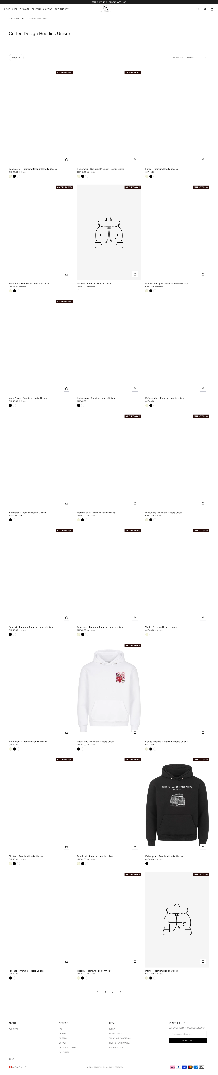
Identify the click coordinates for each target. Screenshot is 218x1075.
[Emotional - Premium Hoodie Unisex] (109, 805)
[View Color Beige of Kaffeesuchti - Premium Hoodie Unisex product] (146, 405)
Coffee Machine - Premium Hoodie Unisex (166, 741)
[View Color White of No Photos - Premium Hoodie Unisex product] (14, 519)
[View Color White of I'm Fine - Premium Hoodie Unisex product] (78, 290)
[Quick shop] (66, 159)
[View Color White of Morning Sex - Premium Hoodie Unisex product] (86, 519)
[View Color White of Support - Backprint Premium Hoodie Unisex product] (14, 634)
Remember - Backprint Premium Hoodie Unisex (100, 169)
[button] (197, 9)
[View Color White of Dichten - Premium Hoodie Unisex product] (18, 863)
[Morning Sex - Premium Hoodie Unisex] (109, 461)
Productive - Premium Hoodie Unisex (163, 512)
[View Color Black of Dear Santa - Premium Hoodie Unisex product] (78, 749)
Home (11, 18)
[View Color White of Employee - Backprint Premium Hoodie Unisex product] (86, 634)
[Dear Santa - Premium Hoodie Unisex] (109, 691)
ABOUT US (13, 1029)
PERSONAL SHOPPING (42, 9)
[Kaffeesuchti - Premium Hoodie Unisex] (177, 347)
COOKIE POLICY (116, 1047)
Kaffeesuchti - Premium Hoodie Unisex (164, 398)
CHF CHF (16, 1067)
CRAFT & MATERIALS (67, 1047)
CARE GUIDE (64, 1052)
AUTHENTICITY (62, 9)
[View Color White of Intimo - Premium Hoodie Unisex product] (154, 978)
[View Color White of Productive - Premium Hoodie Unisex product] (154, 519)
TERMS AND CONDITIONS (120, 1038)
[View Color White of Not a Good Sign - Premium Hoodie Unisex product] (154, 290)
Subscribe (188, 1041)
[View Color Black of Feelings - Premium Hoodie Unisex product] (10, 978)
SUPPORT (63, 1043)
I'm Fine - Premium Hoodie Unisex (94, 283)
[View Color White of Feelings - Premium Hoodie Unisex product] (14, 978)
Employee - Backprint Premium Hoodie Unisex (100, 627)
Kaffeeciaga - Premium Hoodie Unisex (96, 398)
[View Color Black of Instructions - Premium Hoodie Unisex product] (14, 749)
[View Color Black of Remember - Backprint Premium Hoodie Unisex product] (82, 176)
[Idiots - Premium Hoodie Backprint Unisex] (41, 232)
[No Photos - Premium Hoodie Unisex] (41, 461)
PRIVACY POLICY (116, 1033)
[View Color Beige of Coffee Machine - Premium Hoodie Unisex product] (146, 749)
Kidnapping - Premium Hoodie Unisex (164, 856)
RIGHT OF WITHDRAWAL (119, 1043)
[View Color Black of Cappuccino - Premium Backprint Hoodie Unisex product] (14, 176)
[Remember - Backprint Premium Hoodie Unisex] (109, 118)
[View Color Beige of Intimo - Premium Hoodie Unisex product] (146, 978)
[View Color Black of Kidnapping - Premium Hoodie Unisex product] (146, 863)
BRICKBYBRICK (99, 1067)
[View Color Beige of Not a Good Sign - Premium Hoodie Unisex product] (146, 290)
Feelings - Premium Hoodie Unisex (26, 971)
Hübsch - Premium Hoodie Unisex (94, 971)
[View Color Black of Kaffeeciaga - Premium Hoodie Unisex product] (78, 405)
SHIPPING (63, 1038)
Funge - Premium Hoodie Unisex (161, 169)
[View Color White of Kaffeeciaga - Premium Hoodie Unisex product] (82, 405)
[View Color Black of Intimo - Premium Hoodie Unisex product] (150, 978)
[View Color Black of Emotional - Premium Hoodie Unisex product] (82, 863)
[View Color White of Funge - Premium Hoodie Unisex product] (154, 176)
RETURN (62, 1033)
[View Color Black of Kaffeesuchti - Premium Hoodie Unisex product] (150, 405)
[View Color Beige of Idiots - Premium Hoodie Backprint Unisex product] (10, 290)
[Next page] (119, 991)
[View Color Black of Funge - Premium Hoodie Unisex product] (150, 176)
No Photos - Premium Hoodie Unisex (27, 512)
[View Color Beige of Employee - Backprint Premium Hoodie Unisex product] (78, 634)
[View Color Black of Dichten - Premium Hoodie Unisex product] (14, 863)
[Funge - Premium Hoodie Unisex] (177, 118)
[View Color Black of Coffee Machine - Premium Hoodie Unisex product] (150, 749)
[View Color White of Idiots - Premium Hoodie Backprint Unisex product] (18, 290)
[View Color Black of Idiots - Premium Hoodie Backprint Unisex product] (14, 290)
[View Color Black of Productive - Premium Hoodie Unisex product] (150, 519)
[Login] (204, 9)
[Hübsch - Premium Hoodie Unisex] (109, 920)
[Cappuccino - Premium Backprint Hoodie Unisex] (41, 118)
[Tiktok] (13, 1059)
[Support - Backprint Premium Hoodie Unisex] (41, 576)
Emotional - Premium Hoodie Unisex (95, 856)
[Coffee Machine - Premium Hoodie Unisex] (177, 691)
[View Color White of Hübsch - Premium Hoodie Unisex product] (86, 978)
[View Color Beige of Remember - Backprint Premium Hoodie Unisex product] (78, 176)
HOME (7, 9)
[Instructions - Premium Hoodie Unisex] (41, 691)
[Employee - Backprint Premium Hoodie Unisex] (109, 576)
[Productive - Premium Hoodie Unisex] (177, 461)
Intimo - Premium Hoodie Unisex (161, 971)
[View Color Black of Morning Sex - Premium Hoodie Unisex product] (82, 519)
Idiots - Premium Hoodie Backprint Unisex (30, 283)
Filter (14, 57)
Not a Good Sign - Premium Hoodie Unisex (166, 283)
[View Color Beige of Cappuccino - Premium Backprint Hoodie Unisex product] (10, 176)
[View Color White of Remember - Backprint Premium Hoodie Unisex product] (86, 176)
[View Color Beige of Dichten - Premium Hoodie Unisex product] (10, 863)
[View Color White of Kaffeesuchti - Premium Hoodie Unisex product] (154, 405)
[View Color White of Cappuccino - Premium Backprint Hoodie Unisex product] (18, 176)
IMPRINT (113, 1029)
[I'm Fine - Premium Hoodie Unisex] (109, 232)
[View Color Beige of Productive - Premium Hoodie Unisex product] (146, 519)
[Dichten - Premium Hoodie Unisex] (41, 805)
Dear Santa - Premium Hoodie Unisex (95, 741)
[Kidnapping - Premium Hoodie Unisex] (177, 805)
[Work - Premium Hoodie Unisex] (177, 576)
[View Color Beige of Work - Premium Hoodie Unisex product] (146, 634)
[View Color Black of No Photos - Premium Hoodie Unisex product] (10, 519)
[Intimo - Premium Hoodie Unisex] (177, 920)
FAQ (60, 1029)
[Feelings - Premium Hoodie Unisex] (41, 920)
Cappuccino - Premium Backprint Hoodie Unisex (33, 169)
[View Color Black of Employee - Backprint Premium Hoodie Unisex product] (82, 634)
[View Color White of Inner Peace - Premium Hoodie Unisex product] (14, 405)
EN (26, 1067)
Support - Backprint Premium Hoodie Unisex (31, 627)
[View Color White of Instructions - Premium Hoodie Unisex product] (18, 749)
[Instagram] (10, 1059)
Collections (19, 18)
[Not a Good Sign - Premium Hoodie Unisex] (177, 232)
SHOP (15, 9)
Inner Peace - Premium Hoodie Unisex (28, 398)
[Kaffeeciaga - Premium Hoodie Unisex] (109, 347)
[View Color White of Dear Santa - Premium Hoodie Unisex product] (82, 749)
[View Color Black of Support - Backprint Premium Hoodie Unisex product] (10, 634)
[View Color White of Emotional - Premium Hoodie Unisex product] (86, 863)
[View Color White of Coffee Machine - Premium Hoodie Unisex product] (154, 749)
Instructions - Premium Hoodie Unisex (28, 741)
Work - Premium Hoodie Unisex (161, 627)
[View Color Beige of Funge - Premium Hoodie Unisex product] (146, 176)
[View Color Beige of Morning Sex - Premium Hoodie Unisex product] (78, 519)
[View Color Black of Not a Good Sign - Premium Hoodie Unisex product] (150, 290)
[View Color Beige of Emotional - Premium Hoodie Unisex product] (78, 863)
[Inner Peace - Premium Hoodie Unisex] (41, 347)
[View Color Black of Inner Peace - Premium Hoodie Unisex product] (10, 405)
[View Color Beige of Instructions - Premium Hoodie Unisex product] (10, 749)
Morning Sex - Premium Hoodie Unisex (96, 512)
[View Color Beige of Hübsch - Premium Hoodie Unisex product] (78, 978)
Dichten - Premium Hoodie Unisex (26, 856)
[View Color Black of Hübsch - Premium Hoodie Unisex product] (82, 978)
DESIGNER (25, 9)
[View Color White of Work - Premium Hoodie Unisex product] (150, 634)
